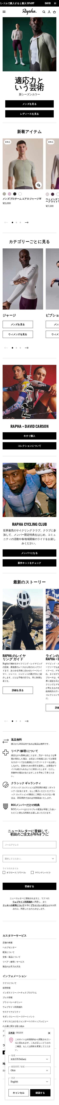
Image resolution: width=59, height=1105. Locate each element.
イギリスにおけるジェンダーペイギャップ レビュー (25, 1021)
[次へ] (26, 222)
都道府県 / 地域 (17, 1067)
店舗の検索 (7, 942)
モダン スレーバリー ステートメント (19, 1016)
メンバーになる (35, 553)
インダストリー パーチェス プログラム (20, 992)
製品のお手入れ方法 (11, 966)
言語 (13, 1078)
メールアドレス (12, 845)
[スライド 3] (20, 222)
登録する (29, 886)
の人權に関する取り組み (13, 1026)
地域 (13, 1055)
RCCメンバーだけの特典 (25, 805)
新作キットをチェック (34, 563)
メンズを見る (35, 104)
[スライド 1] (12, 222)
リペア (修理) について (24, 751)
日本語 (12, 1033)
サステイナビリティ (11, 1011)
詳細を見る (22, 691)
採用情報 (6, 987)
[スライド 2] (16, 222)
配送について (8, 952)
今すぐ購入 (38, 436)
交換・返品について (11, 957)
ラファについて (9, 983)
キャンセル (19, 1092)
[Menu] (4, 11)
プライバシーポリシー (40, 905)
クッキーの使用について (13, 905)
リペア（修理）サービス (13, 961)
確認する (40, 1092)
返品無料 (16, 739)
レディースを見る (34, 114)
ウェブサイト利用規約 (22, 901)
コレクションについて (35, 446)
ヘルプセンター (9, 947)
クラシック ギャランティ (26, 783)
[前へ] (6, 222)
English (19, 1033)
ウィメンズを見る (18, 335)
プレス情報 (7, 997)
